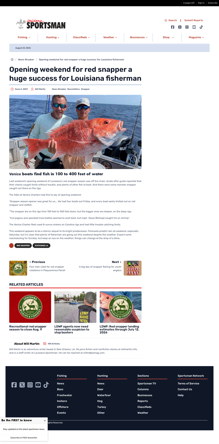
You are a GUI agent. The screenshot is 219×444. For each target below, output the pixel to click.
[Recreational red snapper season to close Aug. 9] (30, 307)
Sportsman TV (147, 383)
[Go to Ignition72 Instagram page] (187, 27)
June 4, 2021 (21, 89)
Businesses (145, 395)
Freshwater (64, 395)
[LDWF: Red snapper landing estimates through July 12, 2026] (121, 307)
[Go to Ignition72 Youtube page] (194, 27)
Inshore (62, 401)
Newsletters (73, 89)
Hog (99, 401)
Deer (100, 389)
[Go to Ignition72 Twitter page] (180, 27)
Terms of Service (188, 383)
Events (61, 413)
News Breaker (26, 60)
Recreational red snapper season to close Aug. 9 (27, 328)
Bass (60, 389)
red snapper (23, 246)
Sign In (201, 3)
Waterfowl (104, 395)
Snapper (85, 89)
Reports (143, 401)
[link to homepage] (41, 24)
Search (172, 20)
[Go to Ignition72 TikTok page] (201, 27)
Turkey (101, 407)
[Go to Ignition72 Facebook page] (172, 27)
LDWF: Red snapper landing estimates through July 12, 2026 (119, 329)
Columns (143, 389)
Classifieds (145, 407)
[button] (23, 37)
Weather (143, 413)
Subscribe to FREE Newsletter (23, 438)
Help (181, 395)
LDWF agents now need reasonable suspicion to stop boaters (71, 329)
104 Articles (54, 344)
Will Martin (40, 89)
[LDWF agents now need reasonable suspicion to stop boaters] (75, 307)
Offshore (62, 407)
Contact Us (185, 389)
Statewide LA (41, 246)
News (60, 383)
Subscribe (213, 3)
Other (101, 413)
